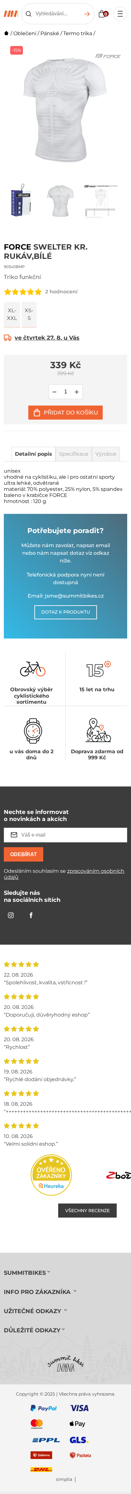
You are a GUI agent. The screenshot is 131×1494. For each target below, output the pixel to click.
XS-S (29, 314)
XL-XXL (12, 314)
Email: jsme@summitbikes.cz (66, 596)
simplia (64, 1479)
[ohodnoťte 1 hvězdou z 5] (7, 292)
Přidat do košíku (71, 412)
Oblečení (24, 33)
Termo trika (77, 33)
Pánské (49, 33)
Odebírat (23, 854)
